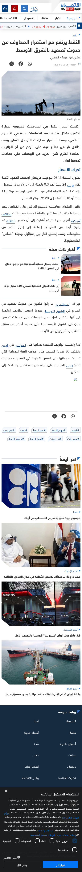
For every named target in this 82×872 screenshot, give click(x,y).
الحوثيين (20, 345)
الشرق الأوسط (55, 311)
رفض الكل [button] (22, 864)
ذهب (36, 754)
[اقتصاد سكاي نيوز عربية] (66, 7)
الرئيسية (72, 17)
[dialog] (41, 829)
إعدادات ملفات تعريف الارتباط (62, 835)
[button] (34, 8)
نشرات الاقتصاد (66, 777)
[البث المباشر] (14, 8)
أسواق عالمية (68, 743)
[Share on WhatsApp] (30, 64)
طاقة (73, 732)
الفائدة (10, 220)
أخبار (36, 720)
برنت (70, 185)
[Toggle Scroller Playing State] (79, 26)
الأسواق (29, 17)
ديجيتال (71, 766)
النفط (69, 365)
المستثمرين (62, 304)
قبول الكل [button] (60, 864)
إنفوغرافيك (32, 766)
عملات (72, 754)
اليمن (5, 345)
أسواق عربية (31, 732)
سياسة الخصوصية (39, 834)
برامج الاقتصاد (30, 777)
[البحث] (24, 8)
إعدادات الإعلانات (45, 830)
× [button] (6, 791)
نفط (36, 743)
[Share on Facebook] (20, 64)
